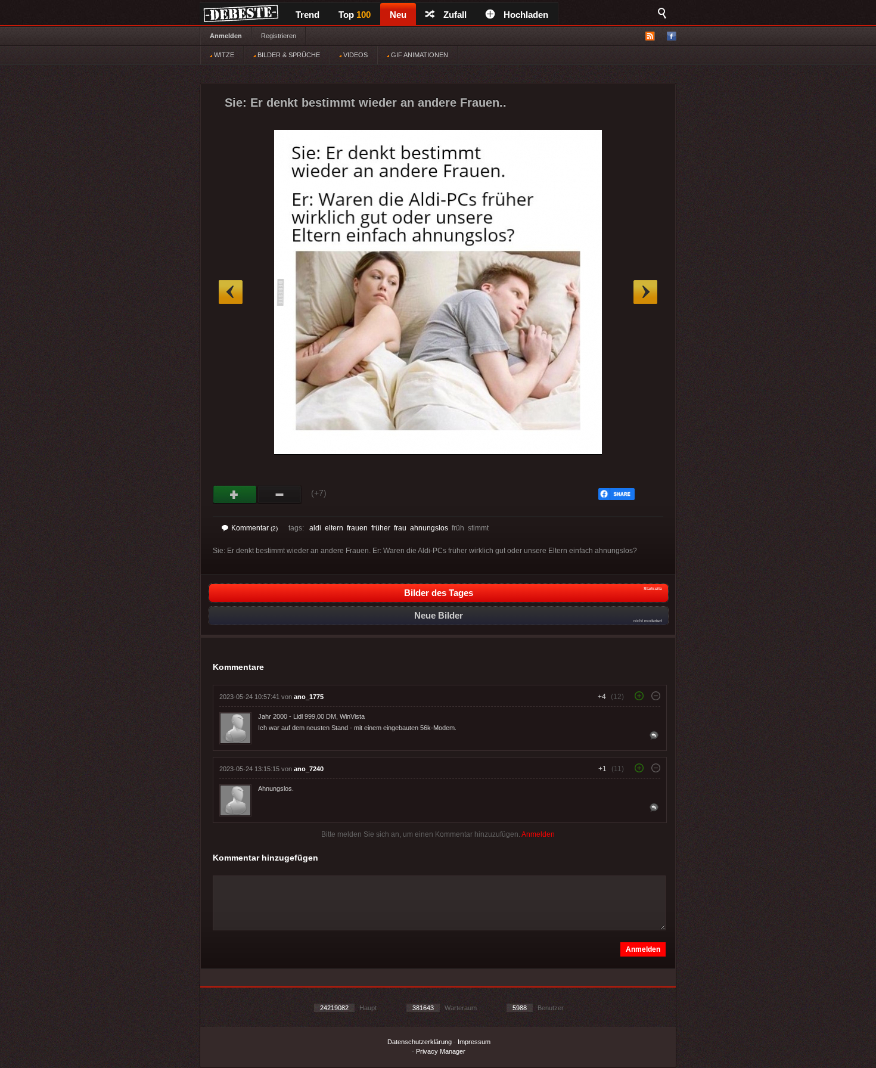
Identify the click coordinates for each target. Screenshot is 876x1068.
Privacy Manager (440, 1051)
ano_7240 (309, 768)
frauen (357, 528)
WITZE (223, 54)
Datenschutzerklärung (419, 1041)
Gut (235, 494)
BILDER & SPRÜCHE (288, 54)
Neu (398, 15)
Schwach (279, 494)
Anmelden (226, 35)
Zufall (455, 15)
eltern (334, 528)
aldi (315, 528)
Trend (307, 15)
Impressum (474, 1041)
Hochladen (526, 15)
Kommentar (254, 528)
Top (354, 15)
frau (400, 528)
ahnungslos (429, 528)
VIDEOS (354, 54)
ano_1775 (309, 696)
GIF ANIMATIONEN (418, 54)
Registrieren (278, 35)
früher (380, 528)
